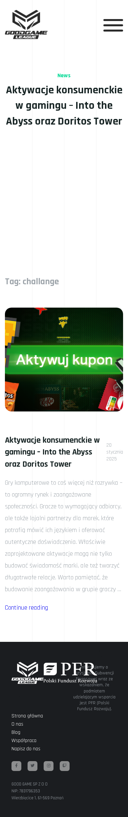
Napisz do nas (25, 748)
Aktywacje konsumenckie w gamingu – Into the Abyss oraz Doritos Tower (52, 452)
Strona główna (27, 715)
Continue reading (26, 607)
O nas (17, 724)
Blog (15, 732)
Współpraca (23, 740)
